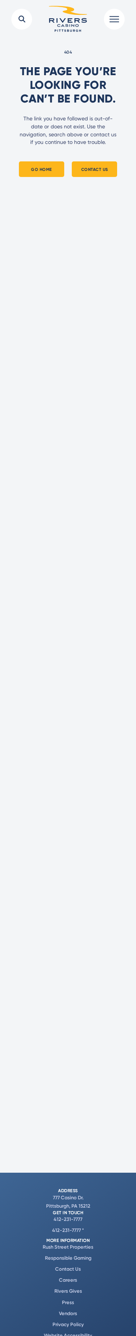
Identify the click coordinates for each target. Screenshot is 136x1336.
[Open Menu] (114, 19)
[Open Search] (21, 19)
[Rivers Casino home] (68, 19)
